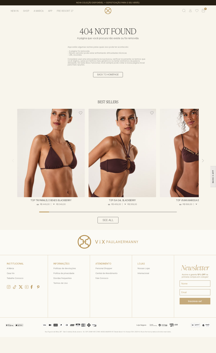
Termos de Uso (60, 283)
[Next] (203, 160)
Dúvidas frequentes (62, 278)
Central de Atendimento (106, 273)
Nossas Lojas (144, 268)
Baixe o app (213, 176)
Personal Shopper (104, 268)
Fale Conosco (102, 278)
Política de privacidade (63, 273)
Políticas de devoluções (64, 268)
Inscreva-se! (195, 301)
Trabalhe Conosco (15, 278)
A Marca (10, 268)
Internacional (143, 273)
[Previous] (13, 160)
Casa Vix (10, 273)
